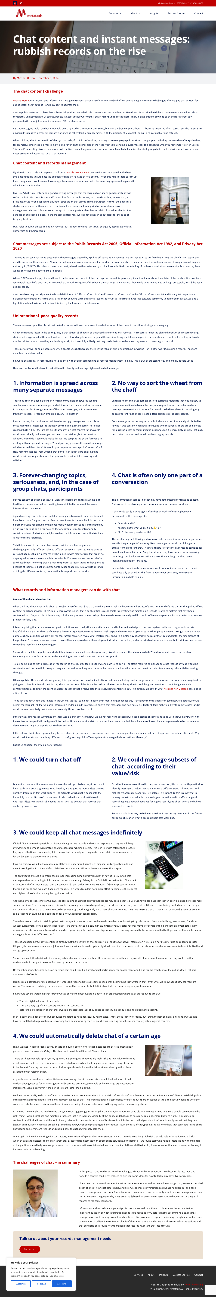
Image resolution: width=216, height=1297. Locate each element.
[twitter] (20, 3)
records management (77, 172)
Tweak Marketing (193, 1284)
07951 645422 (183, 3)
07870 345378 (196, 3)
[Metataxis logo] (29, 9)
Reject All (41, 1283)
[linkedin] (15, 3)
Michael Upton (21, 100)
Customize (21, 1283)
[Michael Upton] (35, 1171)
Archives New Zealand (176, 689)
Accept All (62, 1283)
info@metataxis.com (166, 3)
